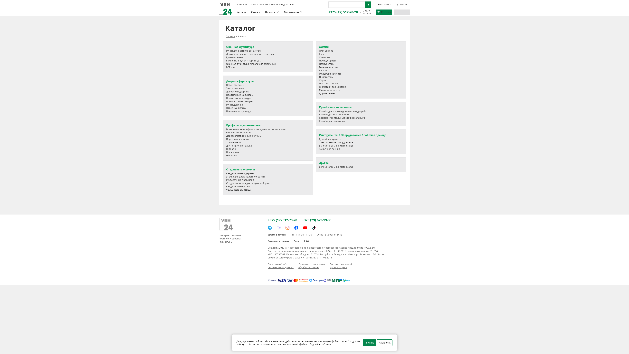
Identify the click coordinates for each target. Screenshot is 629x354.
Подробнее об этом (320, 344)
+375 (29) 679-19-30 (316, 220)
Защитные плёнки (329, 148)
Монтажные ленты (329, 90)
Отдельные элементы (241, 169)
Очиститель (326, 77)
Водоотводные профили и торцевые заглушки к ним (256, 129)
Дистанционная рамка (239, 145)
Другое (324, 163)
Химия (324, 47)
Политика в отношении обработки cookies (311, 266)
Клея (321, 54)
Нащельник (232, 152)
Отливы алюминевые (238, 132)
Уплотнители (233, 142)
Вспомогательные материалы (336, 145)
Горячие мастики (329, 67)
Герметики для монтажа (332, 86)
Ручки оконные (234, 57)
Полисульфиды (327, 60)
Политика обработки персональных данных (281, 266)
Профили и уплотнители (243, 125)
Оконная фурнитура (240, 47)
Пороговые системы (237, 139)
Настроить (385, 342)
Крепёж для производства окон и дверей (342, 111)
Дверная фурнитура (240, 81)
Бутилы (323, 70)
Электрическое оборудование (336, 142)
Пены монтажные (329, 83)
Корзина (386, 12)
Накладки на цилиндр (238, 111)
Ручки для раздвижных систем (243, 50)
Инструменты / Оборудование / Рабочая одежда (352, 135)
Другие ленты (327, 93)
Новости (270, 12)
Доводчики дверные (237, 91)
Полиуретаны (326, 63)
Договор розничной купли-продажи (341, 266)
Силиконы (325, 57)
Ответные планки (236, 107)
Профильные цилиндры (239, 94)
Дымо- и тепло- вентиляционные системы (250, 54)
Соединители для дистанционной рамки (249, 183)
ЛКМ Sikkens (326, 50)
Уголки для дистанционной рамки (245, 176)
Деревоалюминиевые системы (243, 135)
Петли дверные (235, 85)
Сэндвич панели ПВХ (238, 186)
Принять (369, 342)
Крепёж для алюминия (332, 121)
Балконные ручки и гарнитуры (243, 60)
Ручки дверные (234, 104)
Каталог (241, 12)
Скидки (255, 12)
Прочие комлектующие (239, 101)
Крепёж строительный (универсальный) (342, 117)
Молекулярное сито (330, 73)
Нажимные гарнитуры (238, 98)
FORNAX (230, 67)
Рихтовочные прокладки (240, 179)
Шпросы (231, 148)
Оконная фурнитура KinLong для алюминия (251, 63)
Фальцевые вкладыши (238, 189)
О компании (291, 12)
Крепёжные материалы (335, 107)
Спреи (322, 80)
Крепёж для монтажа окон (334, 114)
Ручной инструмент (330, 139)
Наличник (232, 155)
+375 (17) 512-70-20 (343, 12)
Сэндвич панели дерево (240, 173)
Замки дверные (235, 88)
